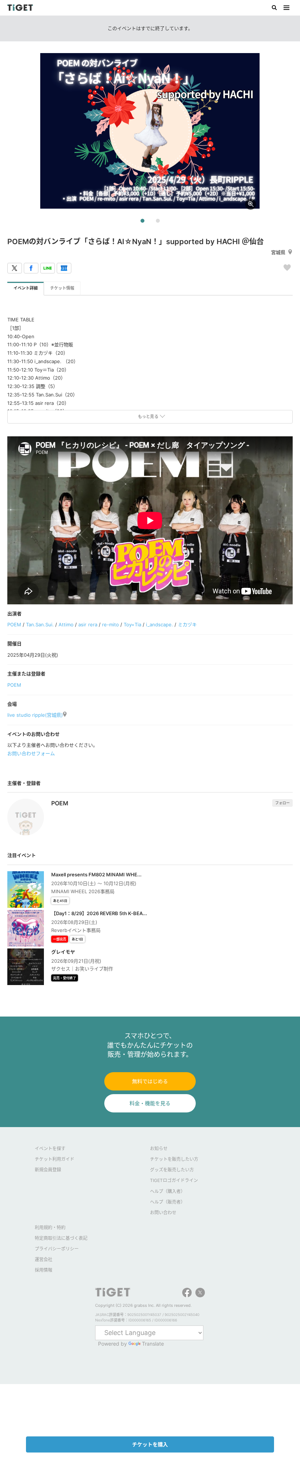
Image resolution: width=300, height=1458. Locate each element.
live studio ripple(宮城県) (35, 715)
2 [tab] (157, 221)
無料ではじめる (150, 1081)
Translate (153, 1343)
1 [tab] (142, 221)
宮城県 (278, 252)
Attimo (66, 624)
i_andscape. (159, 624)
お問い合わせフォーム (31, 753)
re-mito (110, 624)
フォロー (282, 803)
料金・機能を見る (150, 1103)
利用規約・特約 (50, 1227)
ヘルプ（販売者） (167, 1202)
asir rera (87, 624)
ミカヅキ (187, 624)
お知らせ (159, 1148)
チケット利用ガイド (54, 1159)
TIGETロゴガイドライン (174, 1180)
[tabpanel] (150, 131)
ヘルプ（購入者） (167, 1191)
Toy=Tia (132, 624)
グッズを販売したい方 (172, 1169)
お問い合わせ (163, 1212)
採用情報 (43, 1270)
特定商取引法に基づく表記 (61, 1238)
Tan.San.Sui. (40, 624)
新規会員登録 (48, 1169)
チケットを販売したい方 (174, 1159)
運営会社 (43, 1259)
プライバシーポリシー (57, 1249)
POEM (14, 624)
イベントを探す (50, 1148)
